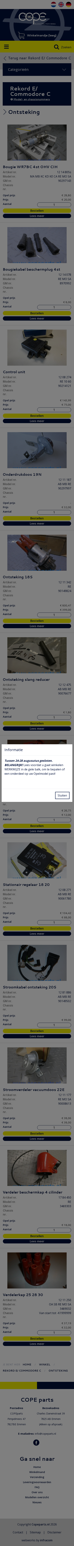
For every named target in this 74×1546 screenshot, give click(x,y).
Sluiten (62, 795)
